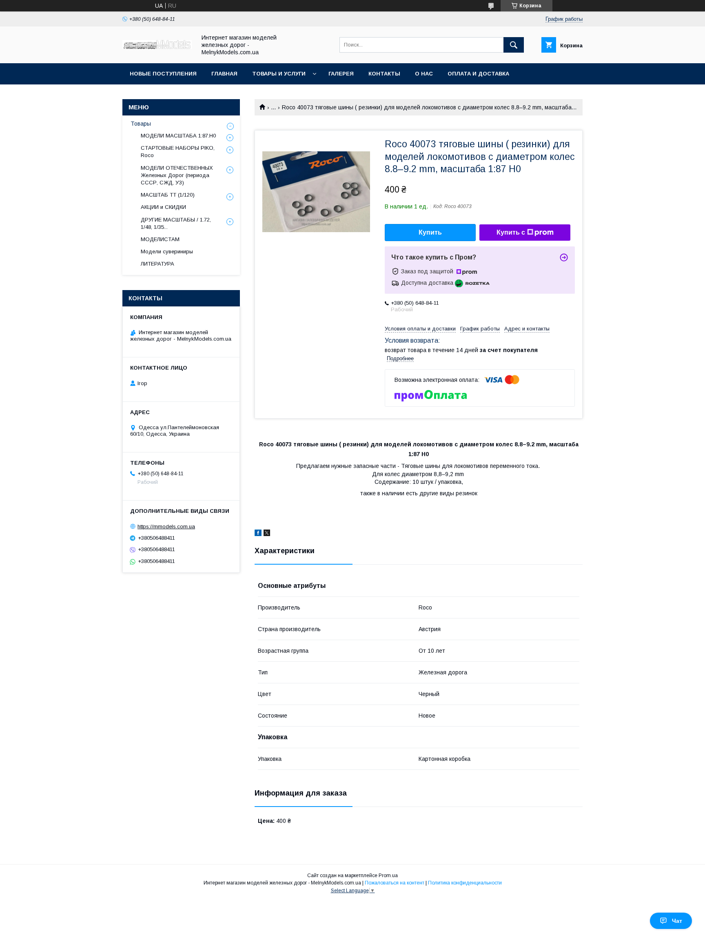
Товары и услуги (279, 74)
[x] (267, 534)
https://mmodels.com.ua (166, 526)
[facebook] (258, 534)
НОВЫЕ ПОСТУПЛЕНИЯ (163, 74)
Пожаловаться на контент (394, 883)
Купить (430, 232)
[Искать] (513, 45)
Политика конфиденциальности (465, 883)
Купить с (511, 232)
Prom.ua (388, 875)
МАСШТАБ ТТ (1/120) (168, 195)
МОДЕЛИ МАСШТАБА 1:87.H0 (178, 136)
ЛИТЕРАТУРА (157, 264)
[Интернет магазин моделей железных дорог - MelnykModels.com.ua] (157, 47)
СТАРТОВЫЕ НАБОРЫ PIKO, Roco (178, 151)
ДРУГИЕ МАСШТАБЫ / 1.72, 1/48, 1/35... (176, 223)
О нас (424, 74)
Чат (677, 921)
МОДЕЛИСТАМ (160, 239)
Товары (141, 123)
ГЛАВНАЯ (224, 74)
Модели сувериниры (167, 251)
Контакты (384, 74)
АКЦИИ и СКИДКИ (163, 207)
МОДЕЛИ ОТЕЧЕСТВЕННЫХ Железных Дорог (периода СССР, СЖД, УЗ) (177, 175)
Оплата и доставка (478, 74)
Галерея (341, 74)
